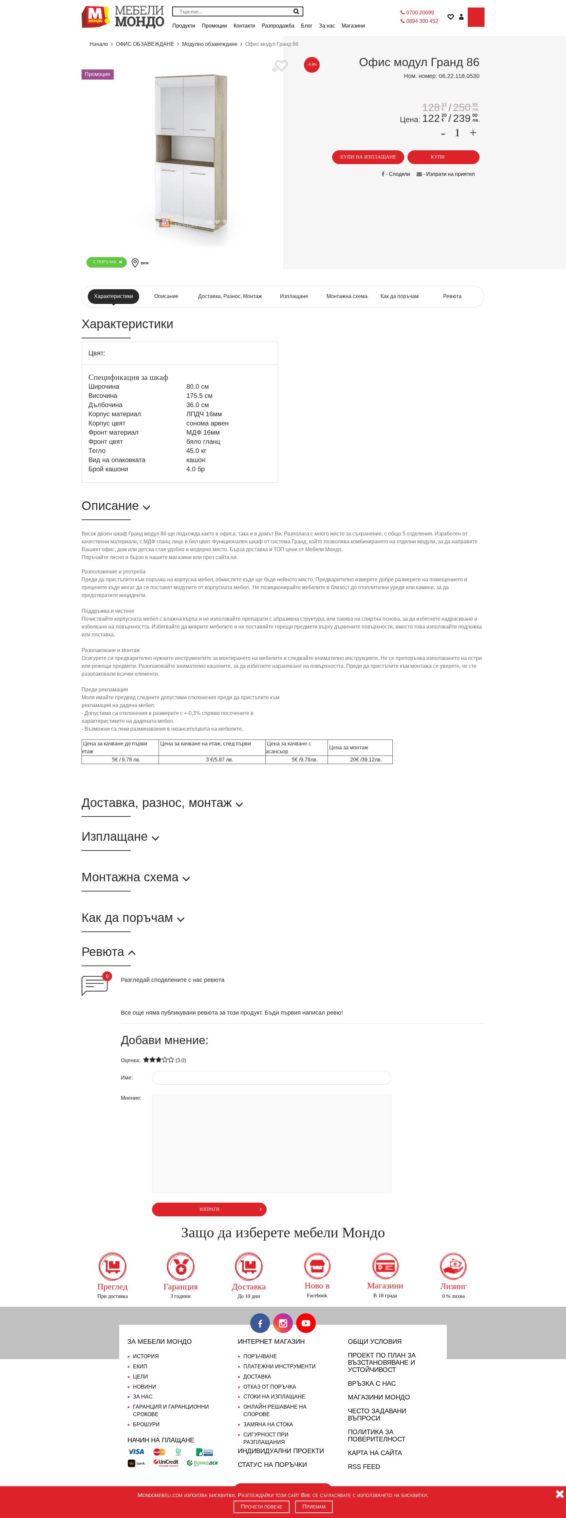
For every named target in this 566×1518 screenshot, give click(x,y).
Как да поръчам (400, 296)
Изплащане (294, 296)
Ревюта (452, 296)
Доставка (257, 1376)
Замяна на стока (268, 1424)
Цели (140, 1376)
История (146, 1356)
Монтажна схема (347, 296)
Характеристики (113, 296)
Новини (144, 1387)
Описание (166, 296)
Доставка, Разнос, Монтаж (230, 296)
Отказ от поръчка (269, 1387)
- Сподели (397, 174)
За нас (143, 1396)
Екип (140, 1366)
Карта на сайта (375, 1452)
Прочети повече (261, 1506)
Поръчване (260, 1356)
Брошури (146, 1424)
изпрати (209, 1209)
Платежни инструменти (279, 1366)
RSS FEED (364, 1466)
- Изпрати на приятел (448, 174)
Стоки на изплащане (274, 1396)
